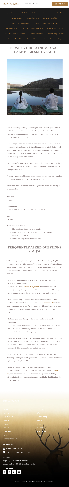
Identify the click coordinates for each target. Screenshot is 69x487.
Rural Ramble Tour (12, 28)
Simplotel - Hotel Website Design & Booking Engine (38, 482)
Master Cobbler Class (15, 39)
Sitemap (17, 482)
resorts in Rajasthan (31, 287)
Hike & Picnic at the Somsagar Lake (33, 13)
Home (6, 409)
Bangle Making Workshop (56, 34)
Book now (60, 4)
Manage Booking (10, 439)
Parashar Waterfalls (50, 18)
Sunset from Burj (33, 18)
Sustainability (42, 417)
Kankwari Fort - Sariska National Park (40, 39)
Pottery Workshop (36, 34)
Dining (6, 420)
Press (6, 424)
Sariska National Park (57, 13)
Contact (40, 428)
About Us (27, 4)
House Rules (41, 431)
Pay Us (6, 428)
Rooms (35, 4)
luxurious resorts (47, 303)
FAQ (5, 435)
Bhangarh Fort (17, 18)
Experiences (8, 417)
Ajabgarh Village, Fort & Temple (47, 23)
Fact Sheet (8, 431)
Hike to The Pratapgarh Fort (21, 23)
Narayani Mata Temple (55, 28)
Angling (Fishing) (10, 13)
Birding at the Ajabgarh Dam (33, 28)
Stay (59, 39)
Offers (39, 413)
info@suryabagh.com (14, 448)
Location (40, 424)
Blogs (39, 435)
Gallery (39, 420)
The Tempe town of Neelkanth (15, 34)
